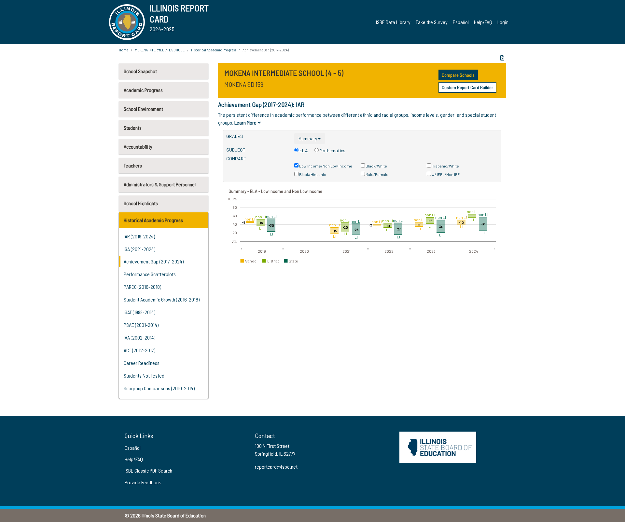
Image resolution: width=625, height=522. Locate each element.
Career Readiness (142, 363)
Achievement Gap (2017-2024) (154, 261)
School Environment (143, 109)
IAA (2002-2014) (139, 337)
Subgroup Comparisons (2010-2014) (159, 388)
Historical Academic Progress (153, 220)
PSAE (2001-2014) (141, 325)
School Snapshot (140, 71)
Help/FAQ (483, 22)
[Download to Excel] (502, 58)
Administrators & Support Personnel (160, 184)
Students (133, 128)
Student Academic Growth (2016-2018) (162, 299)
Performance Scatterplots (150, 274)
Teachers (133, 165)
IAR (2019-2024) (139, 236)
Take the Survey (432, 22)
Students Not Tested (144, 375)
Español (461, 22)
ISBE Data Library (393, 22)
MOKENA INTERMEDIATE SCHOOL (160, 49)
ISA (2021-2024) (139, 249)
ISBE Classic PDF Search (148, 470)
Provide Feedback (143, 482)
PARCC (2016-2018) (142, 287)
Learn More (245, 122)
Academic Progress (143, 90)
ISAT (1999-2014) (139, 312)
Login (502, 22)
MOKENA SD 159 (243, 84)
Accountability (138, 146)
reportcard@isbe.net (276, 466)
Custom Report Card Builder (467, 87)
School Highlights (141, 203)
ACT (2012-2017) (139, 350)
